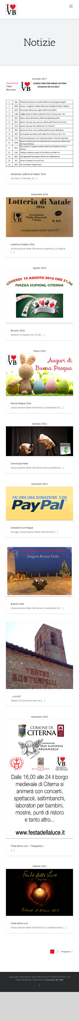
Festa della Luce (19, 923)
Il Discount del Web (54, 979)
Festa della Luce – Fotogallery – (28, 846)
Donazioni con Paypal (22, 527)
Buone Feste (17, 604)
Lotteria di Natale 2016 (23, 244)
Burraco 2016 (18, 330)
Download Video (19, 463)
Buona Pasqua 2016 (21, 403)
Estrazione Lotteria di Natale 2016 (28, 174)
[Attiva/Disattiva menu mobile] (71, 6)
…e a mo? (16, 696)
